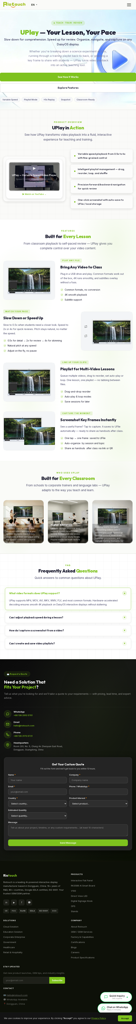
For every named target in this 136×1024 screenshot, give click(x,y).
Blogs (74, 947)
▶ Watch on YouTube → (34, 194)
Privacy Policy (98, 1018)
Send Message (68, 842)
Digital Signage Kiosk (82, 901)
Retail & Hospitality (12, 952)
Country (13, 798)
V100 (73, 890)
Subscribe (57, 980)
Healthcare (9, 947)
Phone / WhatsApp (79, 786)
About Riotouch (79, 926)
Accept (125, 1018)
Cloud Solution (10, 926)
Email (11, 786)
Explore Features (68, 87)
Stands (74, 911)
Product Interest (78, 798)
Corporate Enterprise (14, 937)
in (6, 902)
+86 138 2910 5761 (23, 715)
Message (12, 822)
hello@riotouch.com (24, 725)
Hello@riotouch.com (17, 995)
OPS (73, 906)
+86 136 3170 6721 (23, 736)
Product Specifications (83, 957)
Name (12, 775)
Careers (75, 952)
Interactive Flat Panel (82, 880)
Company (74, 775)
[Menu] (129, 5)
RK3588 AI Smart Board (83, 885)
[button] (23, 521)
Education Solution (13, 931)
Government (9, 942)
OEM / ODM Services (81, 931)
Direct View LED (79, 896)
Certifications (78, 942)
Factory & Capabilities (82, 937)
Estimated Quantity (17, 810)
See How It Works (68, 77)
